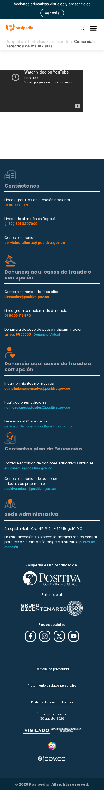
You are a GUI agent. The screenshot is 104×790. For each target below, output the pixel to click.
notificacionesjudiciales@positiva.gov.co (37, 407)
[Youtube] (73, 636)
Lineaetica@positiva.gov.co (26, 297)
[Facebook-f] (30, 636)
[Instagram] (44, 636)
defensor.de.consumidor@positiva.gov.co (38, 426)
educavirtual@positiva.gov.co (28, 468)
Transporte (59, 41)
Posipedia (14, 41)
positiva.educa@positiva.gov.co (30, 489)
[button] (93, 28)
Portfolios (36, 41)
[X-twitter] (59, 636)
